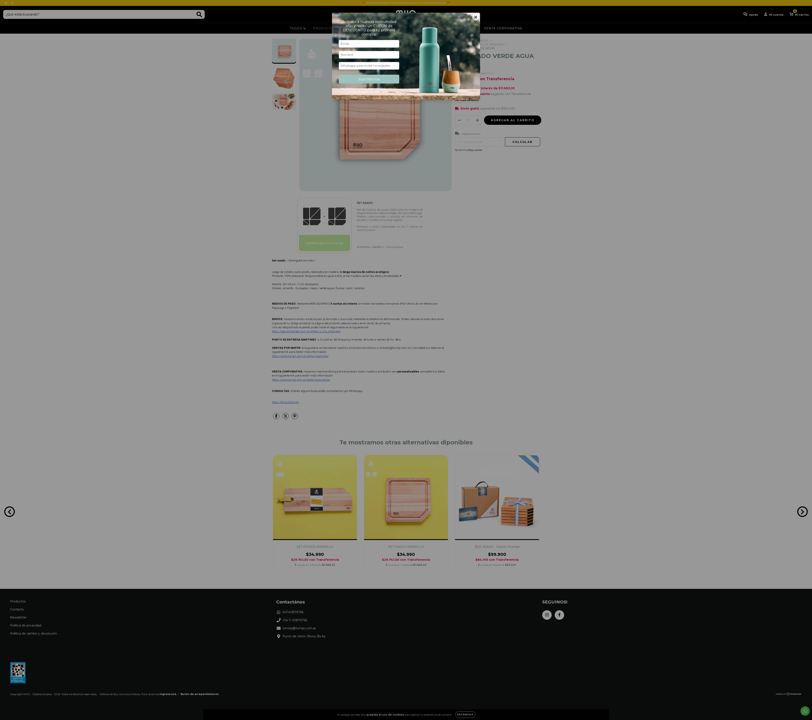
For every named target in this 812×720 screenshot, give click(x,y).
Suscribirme (369, 79)
